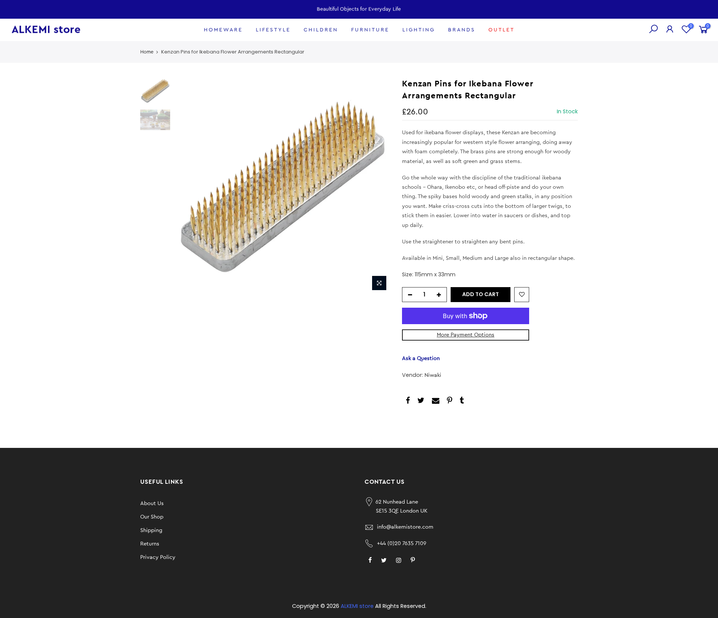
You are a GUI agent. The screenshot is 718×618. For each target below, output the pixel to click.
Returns (149, 544)
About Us (152, 503)
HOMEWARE (223, 30)
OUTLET (501, 30)
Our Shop (151, 517)
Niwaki (432, 375)
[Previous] (187, 186)
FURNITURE (370, 30)
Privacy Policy (157, 557)
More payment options (465, 335)
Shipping (151, 530)
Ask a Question (421, 358)
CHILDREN (321, 30)
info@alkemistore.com (405, 527)
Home (146, 51)
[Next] (377, 186)
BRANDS (461, 30)
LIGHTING (418, 30)
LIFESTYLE (273, 30)
